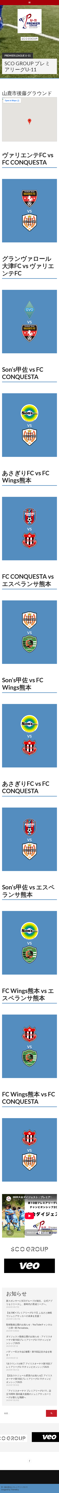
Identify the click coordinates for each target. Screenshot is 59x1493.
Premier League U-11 (18, 55)
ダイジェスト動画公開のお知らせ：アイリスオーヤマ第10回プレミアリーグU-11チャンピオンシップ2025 (29, 1339)
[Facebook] (29, 1461)
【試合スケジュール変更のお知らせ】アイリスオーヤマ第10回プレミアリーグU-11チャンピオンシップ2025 (29, 1378)
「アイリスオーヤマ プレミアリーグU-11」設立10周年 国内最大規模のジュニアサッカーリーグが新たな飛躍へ (28, 1394)
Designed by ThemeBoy (10, 1490)
